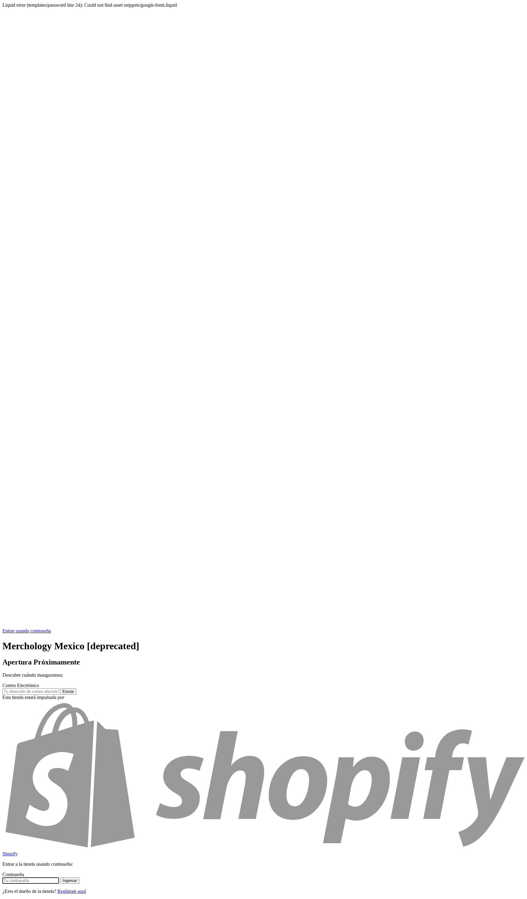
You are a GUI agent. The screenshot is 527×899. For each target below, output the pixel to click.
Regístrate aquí (71, 891)
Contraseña (13, 874)
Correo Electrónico (20, 685)
